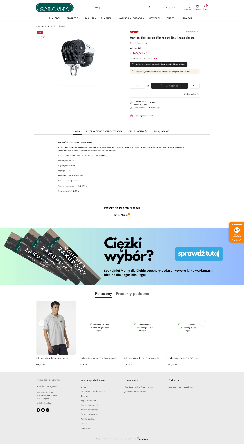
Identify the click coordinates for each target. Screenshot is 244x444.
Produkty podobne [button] (132, 293)
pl (164, 7)
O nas (83, 386)
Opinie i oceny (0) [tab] (138, 131)
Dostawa (84, 396)
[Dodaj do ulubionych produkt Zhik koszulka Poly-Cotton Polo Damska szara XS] (117, 303)
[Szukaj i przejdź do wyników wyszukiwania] (150, 8)
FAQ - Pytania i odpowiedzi (93, 391)
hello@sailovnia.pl (44, 403)
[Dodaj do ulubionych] (195, 86)
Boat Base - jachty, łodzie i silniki (139, 386)
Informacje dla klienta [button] (93, 380)
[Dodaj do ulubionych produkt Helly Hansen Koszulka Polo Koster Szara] (73, 303)
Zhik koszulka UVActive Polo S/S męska (183, 358)
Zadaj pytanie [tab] (161, 131)
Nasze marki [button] (131, 380)
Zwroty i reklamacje (89, 414)
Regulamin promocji (89, 405)
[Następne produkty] (203, 323)
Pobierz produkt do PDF (144, 115)
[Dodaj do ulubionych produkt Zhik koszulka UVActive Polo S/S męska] (205, 303)
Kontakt (84, 423)
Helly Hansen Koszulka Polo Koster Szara (52, 358)
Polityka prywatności (89, 409)
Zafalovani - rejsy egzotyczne (181, 386)
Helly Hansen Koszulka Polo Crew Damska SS (141, 358)
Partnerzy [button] (174, 380)
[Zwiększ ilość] (143, 85)
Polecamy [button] (103, 293)
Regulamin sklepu (88, 400)
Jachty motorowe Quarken (136, 391)
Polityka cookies (88, 418)
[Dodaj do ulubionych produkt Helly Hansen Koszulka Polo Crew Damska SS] (161, 303)
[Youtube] (43, 410)
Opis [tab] (77, 131)
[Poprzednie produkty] (41, 323)
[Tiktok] (47, 410)
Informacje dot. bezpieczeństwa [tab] (104, 131)
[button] (78, 57)
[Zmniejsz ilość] (132, 85)
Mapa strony (86, 428)
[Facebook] (38, 410)
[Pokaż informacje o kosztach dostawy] (158, 107)
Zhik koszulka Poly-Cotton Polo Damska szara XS (99, 358)
